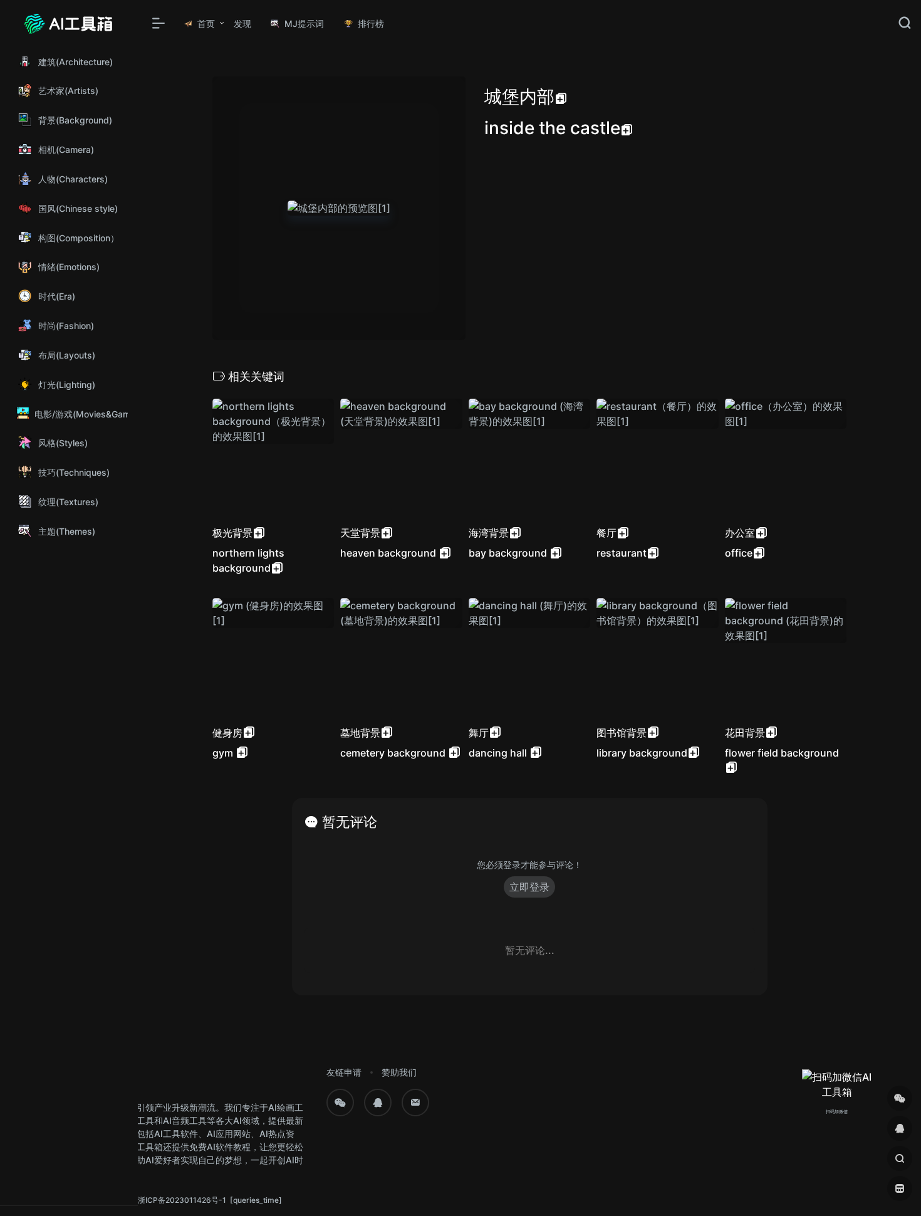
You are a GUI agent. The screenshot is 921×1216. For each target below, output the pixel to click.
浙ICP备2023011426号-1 (182, 1200)
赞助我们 (399, 1072)
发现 (242, 23)
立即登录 (529, 887)
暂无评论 (349, 822)
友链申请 (344, 1072)
